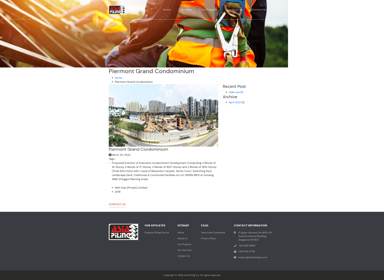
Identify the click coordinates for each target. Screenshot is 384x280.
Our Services (234, 9)
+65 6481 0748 (246, 251)
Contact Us (259, 9)
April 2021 (235, 102)
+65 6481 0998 (246, 245)
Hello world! (236, 92)
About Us (186, 9)
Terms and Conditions (213, 232)
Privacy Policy (208, 238)
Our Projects (209, 9)
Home (167, 9)
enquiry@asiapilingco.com (252, 257)
